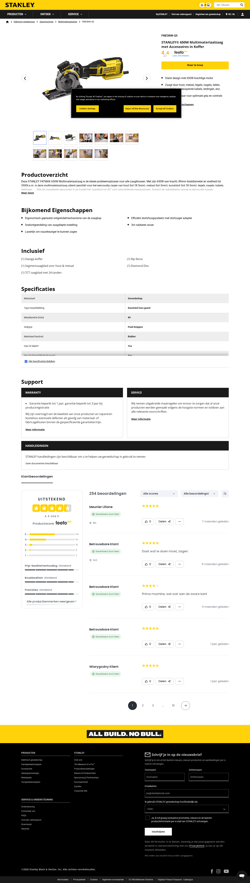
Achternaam (195, 769)
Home (7, 22)
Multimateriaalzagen (67, 22)
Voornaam (150, 769)
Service (73, 14)
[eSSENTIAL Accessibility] (205, 4)
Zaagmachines (46, 22)
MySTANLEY (161, 14)
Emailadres (150, 786)
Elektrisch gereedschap (24, 22)
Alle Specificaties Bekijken (41, 361)
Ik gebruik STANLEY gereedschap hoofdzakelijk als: (171, 801)
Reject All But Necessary (137, 108)
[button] (212, 871)
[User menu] (242, 14)
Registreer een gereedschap (208, 14)
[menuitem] (16, 14)
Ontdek (45, 14)
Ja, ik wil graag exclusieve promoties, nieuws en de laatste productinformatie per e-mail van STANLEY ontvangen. (181, 820)
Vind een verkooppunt (181, 14)
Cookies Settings (87, 108)
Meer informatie (35, 429)
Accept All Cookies (165, 108)
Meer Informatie (141, 419)
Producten (15, 14)
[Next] (147, 78)
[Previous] (25, 78)
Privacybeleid (196, 845)
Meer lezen (27, 192)
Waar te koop (195, 65)
